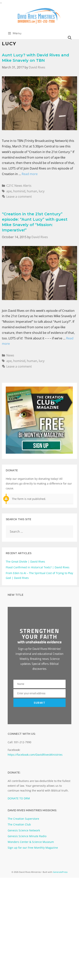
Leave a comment (19, 196)
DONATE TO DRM (19, 798)
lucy (41, 191)
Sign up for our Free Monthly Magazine (33, 847)
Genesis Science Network (24, 830)
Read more (30, 174)
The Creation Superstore (23, 818)
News (10, 355)
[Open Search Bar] (69, 38)
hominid (19, 191)
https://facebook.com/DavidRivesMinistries (35, 754)
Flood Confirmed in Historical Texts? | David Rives (37, 567)
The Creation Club (19, 824)
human (32, 191)
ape (9, 191)
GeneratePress (60, 872)
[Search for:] (39, 531)
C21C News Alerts (18, 185)
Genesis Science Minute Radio (27, 836)
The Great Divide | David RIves (25, 561)
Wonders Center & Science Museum (31, 842)
